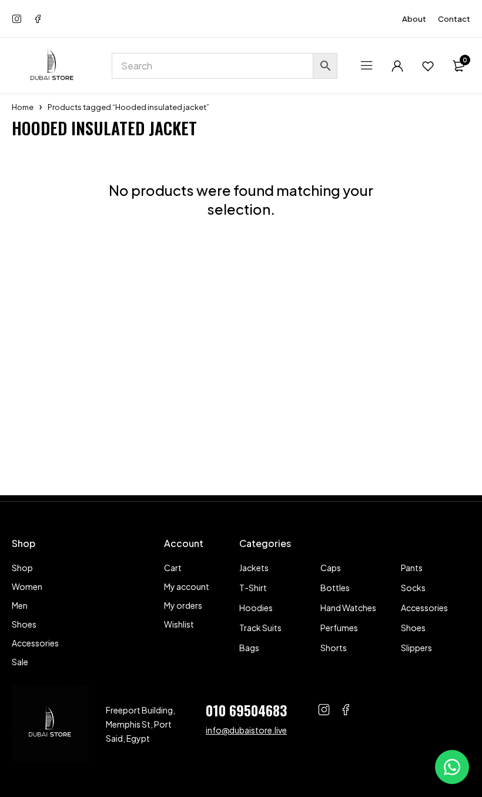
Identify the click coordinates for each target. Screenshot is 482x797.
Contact (454, 19)
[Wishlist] (428, 66)
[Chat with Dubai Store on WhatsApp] (452, 767)
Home (23, 107)
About (414, 19)
